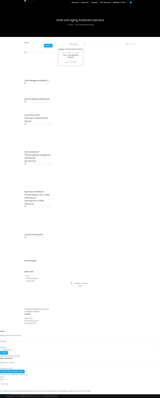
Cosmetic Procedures (66, 52)
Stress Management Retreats (72, 53)
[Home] (66, 24)
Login (4, 353)
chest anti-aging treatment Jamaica (84, 24)
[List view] (64, 44)
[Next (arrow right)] (157, 199)
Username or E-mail (6, 368)
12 (130, 44)
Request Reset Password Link (12, 371)
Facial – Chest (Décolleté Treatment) (70, 56)
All (135, 44)
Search (26, 42)
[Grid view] (60, 44)
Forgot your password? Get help (10, 356)
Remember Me (7, 350)
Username (3, 341)
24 (132, 44)
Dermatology (75, 52)
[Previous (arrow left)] (3, 199)
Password (3, 347)
